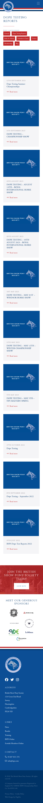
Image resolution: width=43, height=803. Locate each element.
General (6, 33)
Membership (8, 44)
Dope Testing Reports (19, 33)
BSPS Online (9, 739)
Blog (17, 44)
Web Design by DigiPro (13, 797)
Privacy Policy (9, 794)
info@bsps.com (13, 761)
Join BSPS (21, 586)
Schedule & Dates (23, 39)
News (7, 727)
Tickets (34, 39)
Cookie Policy (19, 794)
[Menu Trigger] (38, 3)
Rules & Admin (9, 39)
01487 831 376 (13, 757)
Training (8, 735)
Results (7, 731)
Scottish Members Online (14, 743)
